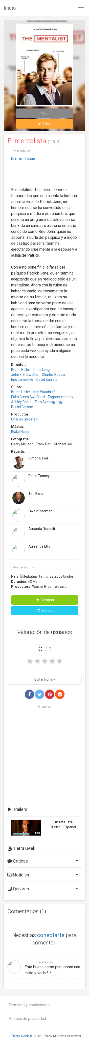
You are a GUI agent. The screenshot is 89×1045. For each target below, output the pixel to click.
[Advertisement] (44, 174)
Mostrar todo (22, 567)
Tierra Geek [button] (23, 848)
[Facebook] (29, 694)
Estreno (47, 611)
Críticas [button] (20, 861)
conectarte (51, 935)
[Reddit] (60, 694)
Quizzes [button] (20, 888)
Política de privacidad (27, 1018)
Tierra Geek (20, 1036)
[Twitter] (39, 694)
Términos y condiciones (29, 1005)
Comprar (47, 600)
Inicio (10, 8)
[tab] (44, 809)
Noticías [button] (20, 874)
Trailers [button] (19, 809)
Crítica (47, 124)
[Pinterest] (49, 694)
